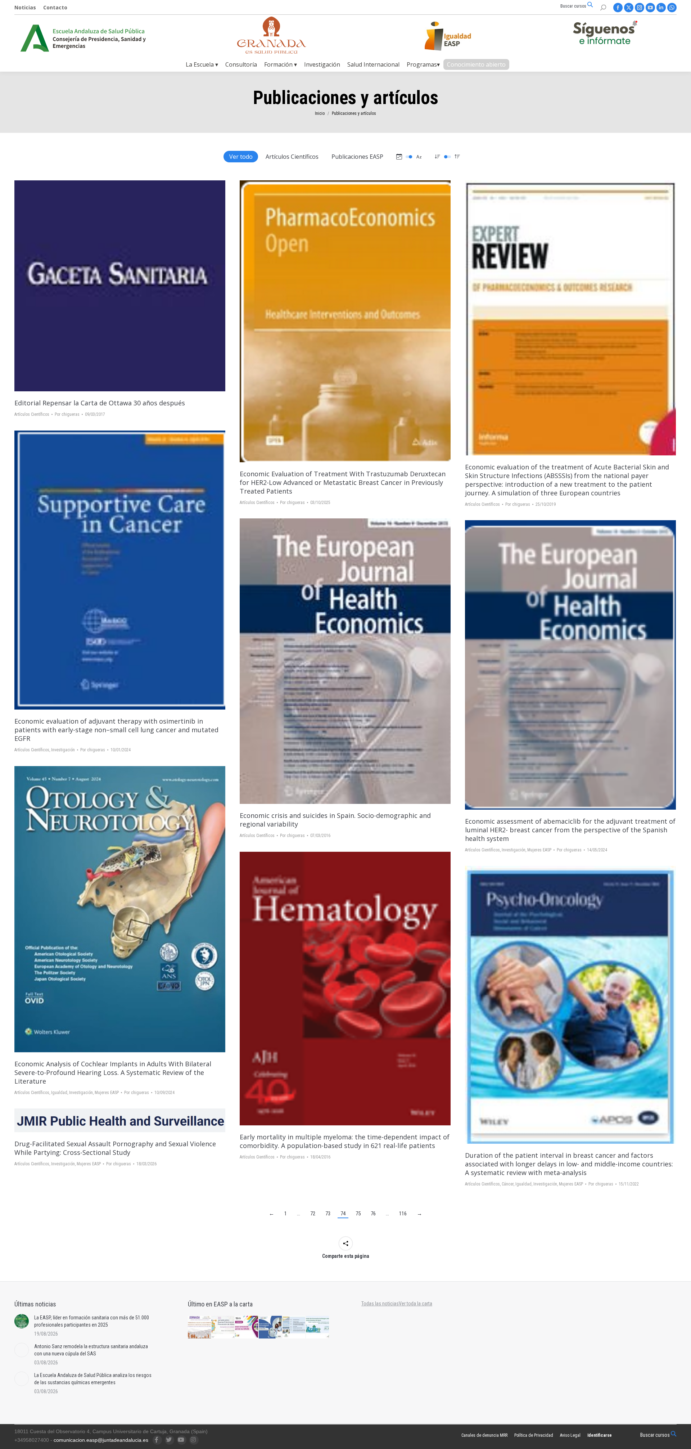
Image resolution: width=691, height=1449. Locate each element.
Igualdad (59, 1092)
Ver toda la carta (415, 1303)
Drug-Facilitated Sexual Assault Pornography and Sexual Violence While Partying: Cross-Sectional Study (115, 1148)
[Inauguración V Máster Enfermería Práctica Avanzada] (294, 1328)
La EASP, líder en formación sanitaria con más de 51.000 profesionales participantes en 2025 (91, 1321)
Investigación (63, 749)
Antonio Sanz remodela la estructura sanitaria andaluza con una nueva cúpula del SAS (91, 1350)
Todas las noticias (380, 1303)
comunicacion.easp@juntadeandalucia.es (101, 1440)
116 (403, 1213)
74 (343, 1213)
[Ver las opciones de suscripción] (605, 33)
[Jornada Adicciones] (223, 1328)
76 (373, 1213)
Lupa (129, 286)
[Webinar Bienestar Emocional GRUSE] (247, 1328)
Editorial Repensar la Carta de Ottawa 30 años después (99, 403)
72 (312, 1213)
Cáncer (508, 1184)
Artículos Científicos (292, 157)
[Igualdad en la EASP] (459, 36)
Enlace (110, 286)
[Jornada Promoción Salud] (200, 1328)
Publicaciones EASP (357, 157)
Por (67, 414)
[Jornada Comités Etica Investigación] (271, 1328)
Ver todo (241, 157)
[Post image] (21, 1321)
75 (358, 1213)
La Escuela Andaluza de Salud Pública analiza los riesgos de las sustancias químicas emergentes (93, 1378)
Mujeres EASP (539, 849)
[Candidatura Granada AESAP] (271, 52)
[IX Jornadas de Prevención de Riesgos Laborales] (318, 1328)
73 (327, 1213)
